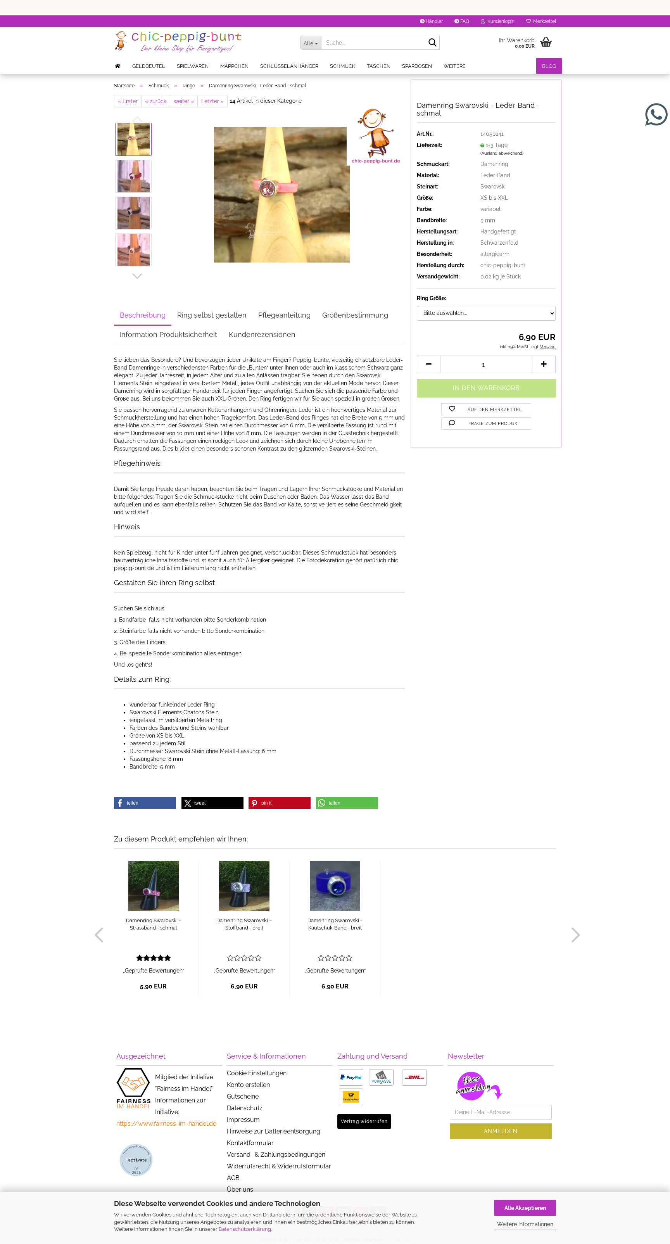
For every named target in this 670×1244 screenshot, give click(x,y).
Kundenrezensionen (262, 334)
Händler (434, 21)
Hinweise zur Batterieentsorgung (273, 1131)
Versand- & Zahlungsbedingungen (276, 1154)
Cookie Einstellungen (257, 1073)
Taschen (378, 66)
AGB (233, 1178)
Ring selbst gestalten (212, 315)
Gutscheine (243, 1096)
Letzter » (212, 101)
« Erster (128, 101)
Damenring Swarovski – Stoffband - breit (244, 924)
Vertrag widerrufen (364, 1121)
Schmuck (342, 66)
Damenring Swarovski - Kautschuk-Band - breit (334, 924)
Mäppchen (234, 66)
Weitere (455, 66)
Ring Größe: (431, 298)
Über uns (240, 1189)
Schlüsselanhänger (289, 66)
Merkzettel (543, 21)
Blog (549, 66)
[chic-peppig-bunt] (201, 42)
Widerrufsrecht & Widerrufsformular (279, 1166)
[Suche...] (432, 43)
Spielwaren (193, 66)
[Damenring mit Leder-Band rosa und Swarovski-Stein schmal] (282, 194)
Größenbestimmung (355, 315)
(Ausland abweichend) (501, 153)
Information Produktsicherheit (168, 334)
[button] (137, 276)
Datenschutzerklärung (245, 1229)
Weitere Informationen (525, 1224)
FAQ (464, 21)
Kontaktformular (250, 1143)
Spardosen (417, 66)
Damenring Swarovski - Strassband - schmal (153, 924)
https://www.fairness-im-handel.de (166, 1123)
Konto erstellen (248, 1084)
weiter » (184, 101)
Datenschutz (244, 1108)
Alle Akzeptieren (525, 1208)
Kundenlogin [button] (500, 21)
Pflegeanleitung (284, 315)
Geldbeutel (148, 66)
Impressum (243, 1119)
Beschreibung (143, 315)
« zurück (155, 101)
